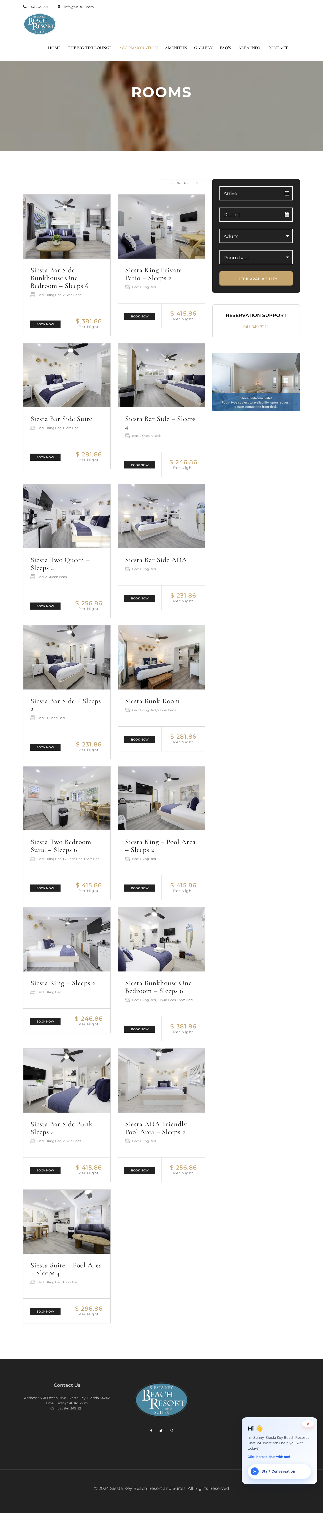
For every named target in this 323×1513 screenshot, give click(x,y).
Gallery (203, 47)
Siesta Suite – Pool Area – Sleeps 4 (66, 1269)
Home (54, 47)
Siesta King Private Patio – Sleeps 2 (153, 274)
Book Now (45, 324)
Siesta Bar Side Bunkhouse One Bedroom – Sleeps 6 (60, 278)
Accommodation (138, 47)
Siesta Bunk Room (152, 701)
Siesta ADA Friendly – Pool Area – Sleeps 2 (159, 1128)
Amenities (176, 47)
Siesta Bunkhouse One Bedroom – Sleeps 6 (158, 987)
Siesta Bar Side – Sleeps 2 (66, 705)
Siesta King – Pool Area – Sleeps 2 (160, 845)
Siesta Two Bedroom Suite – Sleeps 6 (61, 845)
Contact (277, 47)
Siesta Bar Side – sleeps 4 (160, 422)
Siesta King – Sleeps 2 (63, 983)
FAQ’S (225, 47)
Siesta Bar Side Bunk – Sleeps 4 (64, 1128)
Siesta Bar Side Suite (61, 418)
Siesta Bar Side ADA (156, 559)
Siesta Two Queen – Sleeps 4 (60, 563)
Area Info (249, 47)
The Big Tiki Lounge (90, 47)
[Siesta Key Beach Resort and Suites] (39, 24)
